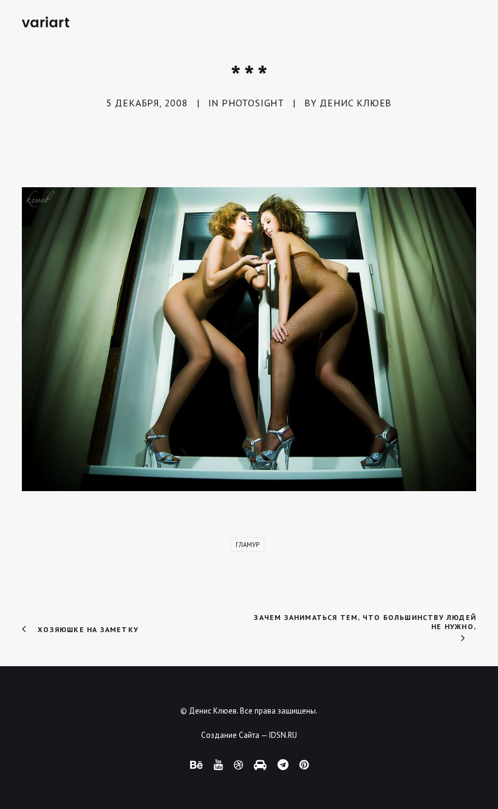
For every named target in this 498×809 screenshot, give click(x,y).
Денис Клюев (355, 103)
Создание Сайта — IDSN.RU (249, 735)
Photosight (253, 103)
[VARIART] (45, 21)
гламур (247, 544)
